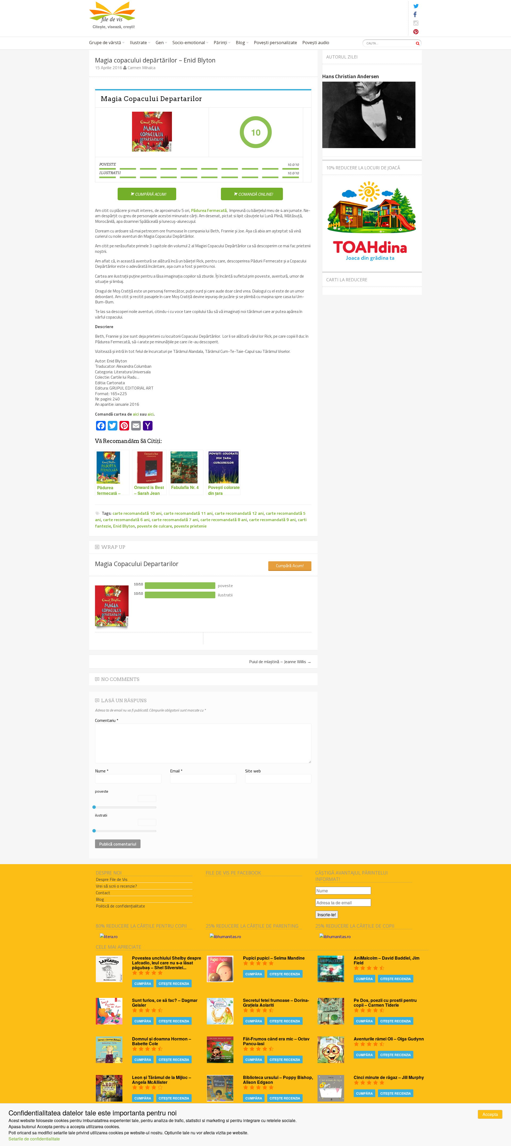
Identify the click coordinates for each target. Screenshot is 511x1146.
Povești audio (315, 42)
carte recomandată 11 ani (188, 513)
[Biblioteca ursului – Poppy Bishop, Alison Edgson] (220, 1100)
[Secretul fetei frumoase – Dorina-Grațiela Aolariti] (220, 1023)
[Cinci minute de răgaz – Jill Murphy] (331, 1100)
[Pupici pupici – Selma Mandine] (220, 980)
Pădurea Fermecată (209, 210)
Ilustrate (138, 42)
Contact (103, 892)
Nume (102, 771)
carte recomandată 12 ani (239, 513)
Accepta (490, 1114)
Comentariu (106, 720)
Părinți (220, 42)
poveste (101, 791)
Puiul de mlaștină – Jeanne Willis (280, 661)
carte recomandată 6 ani (126, 519)
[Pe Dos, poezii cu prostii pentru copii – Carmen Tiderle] (331, 1023)
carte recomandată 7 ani (175, 519)
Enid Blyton (124, 526)
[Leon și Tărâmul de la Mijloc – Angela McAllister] (109, 1100)
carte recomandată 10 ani (137, 513)
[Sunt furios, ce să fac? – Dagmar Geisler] (109, 1023)
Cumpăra (142, 983)
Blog (240, 42)
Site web (253, 771)
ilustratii (101, 815)
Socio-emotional (188, 42)
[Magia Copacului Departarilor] (152, 132)
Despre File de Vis (111, 879)
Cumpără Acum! (290, 565)
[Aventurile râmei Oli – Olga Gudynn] (331, 1061)
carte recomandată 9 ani (272, 519)
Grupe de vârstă (105, 42)
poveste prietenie (190, 526)
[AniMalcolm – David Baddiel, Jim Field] (331, 980)
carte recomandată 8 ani (223, 519)
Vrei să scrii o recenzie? (116, 886)
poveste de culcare (154, 526)
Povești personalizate (275, 42)
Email (176, 771)
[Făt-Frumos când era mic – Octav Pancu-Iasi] (220, 1061)
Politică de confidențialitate (120, 906)
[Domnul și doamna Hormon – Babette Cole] (109, 1061)
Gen (160, 42)
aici (136, 414)
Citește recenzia (174, 983)
